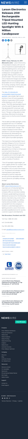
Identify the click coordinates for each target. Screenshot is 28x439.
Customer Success (6, 346)
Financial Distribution (7, 332)
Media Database (6, 336)
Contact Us (4, 383)
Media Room (5, 344)
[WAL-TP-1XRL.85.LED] (14, 59)
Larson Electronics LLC (12, 186)
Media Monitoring (6, 340)
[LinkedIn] (7, 398)
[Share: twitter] (5, 40)
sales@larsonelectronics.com (15, 229)
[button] (25, 2)
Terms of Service (6, 401)
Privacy (15, 401)
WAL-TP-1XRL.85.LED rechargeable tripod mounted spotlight (11, 94)
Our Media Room (6, 361)
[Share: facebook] (2, 40)
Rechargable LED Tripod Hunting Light (11, 242)
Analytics (4, 342)
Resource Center (6, 367)
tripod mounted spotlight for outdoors (11, 247)
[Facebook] (2, 398)
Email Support (5, 385)
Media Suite (5, 334)
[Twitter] (4, 398)
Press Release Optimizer (8, 349)
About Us (4, 355)
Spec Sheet (7, 254)
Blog (3, 357)
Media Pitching (5, 338)
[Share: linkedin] (8, 40)
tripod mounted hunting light (9, 245)
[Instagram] (9, 398)
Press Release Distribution (8, 330)
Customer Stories (6, 359)
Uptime (20, 401)
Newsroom (4, 371)
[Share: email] (11, 40)
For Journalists (5, 369)
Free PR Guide (21, 322)
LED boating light (20, 238)
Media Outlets (5, 377)
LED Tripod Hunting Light (8, 240)
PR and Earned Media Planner (9, 373)
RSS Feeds (4, 375)
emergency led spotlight (8, 238)
